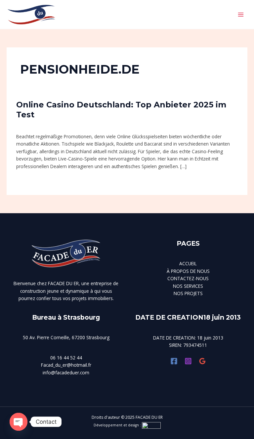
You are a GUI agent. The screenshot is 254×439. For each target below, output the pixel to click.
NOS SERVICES (188, 286)
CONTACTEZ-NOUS (188, 278)
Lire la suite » (30, 180)
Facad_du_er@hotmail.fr (66, 365)
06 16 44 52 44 (66, 357)
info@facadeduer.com (66, 372)
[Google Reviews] (202, 361)
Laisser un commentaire (41, 125)
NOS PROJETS (188, 293)
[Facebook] (174, 361)
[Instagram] (188, 361)
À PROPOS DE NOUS (188, 271)
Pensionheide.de (88, 125)
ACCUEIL (188, 263)
